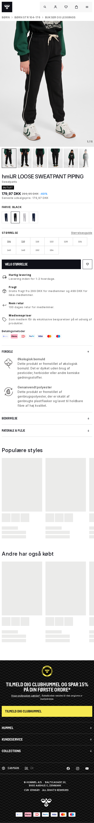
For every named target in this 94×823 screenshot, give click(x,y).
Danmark (13, 768)
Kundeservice (12, 739)
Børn (6, 17)
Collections (11, 751)
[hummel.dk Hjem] (7, 7)
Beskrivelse (9, 418)
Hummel (7, 728)
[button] (55, 7)
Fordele (7, 351)
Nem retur (16, 303)
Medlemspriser (20, 315)
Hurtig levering (20, 275)
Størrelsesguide (81, 232)
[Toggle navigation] (45, 7)
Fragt (13, 287)
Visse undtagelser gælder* (26, 695)
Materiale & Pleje (13, 430)
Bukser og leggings (60, 17)
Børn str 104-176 (27, 17)
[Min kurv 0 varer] (76, 7)
